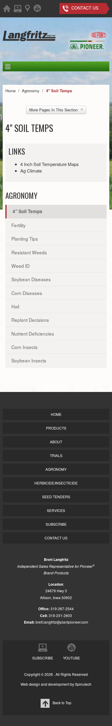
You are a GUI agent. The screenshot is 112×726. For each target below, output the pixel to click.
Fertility (18, 225)
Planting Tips (24, 238)
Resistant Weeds (29, 252)
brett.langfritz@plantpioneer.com (62, 622)
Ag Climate (31, 170)
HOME (56, 414)
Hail (15, 306)
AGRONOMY (56, 469)
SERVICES (56, 510)
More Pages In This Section (53, 110)
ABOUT (56, 441)
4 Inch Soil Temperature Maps (49, 164)
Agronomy (21, 195)
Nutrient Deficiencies (32, 333)
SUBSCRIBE (56, 524)
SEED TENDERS (56, 496)
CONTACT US (56, 537)
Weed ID (20, 265)
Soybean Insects (28, 360)
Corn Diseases (26, 293)
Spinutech (83, 684)
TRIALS (56, 455)
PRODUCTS (56, 427)
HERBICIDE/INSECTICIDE (56, 482)
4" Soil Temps (27, 211)
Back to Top (62, 702)
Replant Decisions (30, 319)
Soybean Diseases (31, 279)
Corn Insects (24, 347)
